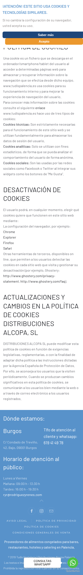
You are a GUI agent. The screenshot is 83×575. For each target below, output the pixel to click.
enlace (40, 108)
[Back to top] (41, 501)
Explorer (9, 237)
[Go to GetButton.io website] (73, 570)
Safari (7, 248)
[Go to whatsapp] (72, 562)
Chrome (9, 232)
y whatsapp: (66, 436)
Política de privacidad (56, 520)
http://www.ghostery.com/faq (42, 281)
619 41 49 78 (53, 442)
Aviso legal (17, 520)
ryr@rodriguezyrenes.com (22, 495)
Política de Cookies (41, 526)
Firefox (8, 243)
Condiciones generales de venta (41, 532)
